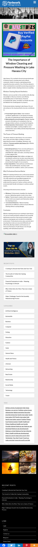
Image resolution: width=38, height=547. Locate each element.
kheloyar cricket (10, 431)
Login (4, 526)
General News (9, 353)
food (6, 421)
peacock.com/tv (10, 435)
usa (28, 438)
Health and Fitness (10, 358)
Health (20, 421)
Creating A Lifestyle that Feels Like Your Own (18, 268)
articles (12, 408)
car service (14, 410)
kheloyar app (20, 426)
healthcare (13, 424)
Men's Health (9, 433)
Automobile (8, 316)
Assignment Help (20, 408)
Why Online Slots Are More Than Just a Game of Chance (17, 504)
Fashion (7, 343)
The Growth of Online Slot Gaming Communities (15, 494)
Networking (8, 369)
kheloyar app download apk (20, 428)
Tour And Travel (18, 438)
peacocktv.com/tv (21, 435)
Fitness (28, 419)
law (25, 431)
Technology (8, 390)
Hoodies (8, 426)
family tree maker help (22, 417)
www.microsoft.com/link (22, 440)
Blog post (5, 537)
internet (13, 426)
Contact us (6, 533)
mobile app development (21, 433)
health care (20, 424)
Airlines (7, 408)
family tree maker (23, 415)
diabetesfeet (9, 412)
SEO (28, 435)
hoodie (26, 424)
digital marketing (19, 412)
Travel (7, 395)
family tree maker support (13, 419)
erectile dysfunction (11, 415)
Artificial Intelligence (11, 311)
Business (8, 321)
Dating (7, 332)
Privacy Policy (7, 541)
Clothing (20, 410)
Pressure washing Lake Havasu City (19, 143)
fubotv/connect (13, 421)
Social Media (9, 385)
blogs (27, 408)
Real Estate (8, 374)
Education (8, 337)
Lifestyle (8, 364)
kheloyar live (19, 431)
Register (5, 530)
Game (7, 348)
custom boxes (27, 410)
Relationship (9, 379)
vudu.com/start (10, 440)
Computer (8, 327)
